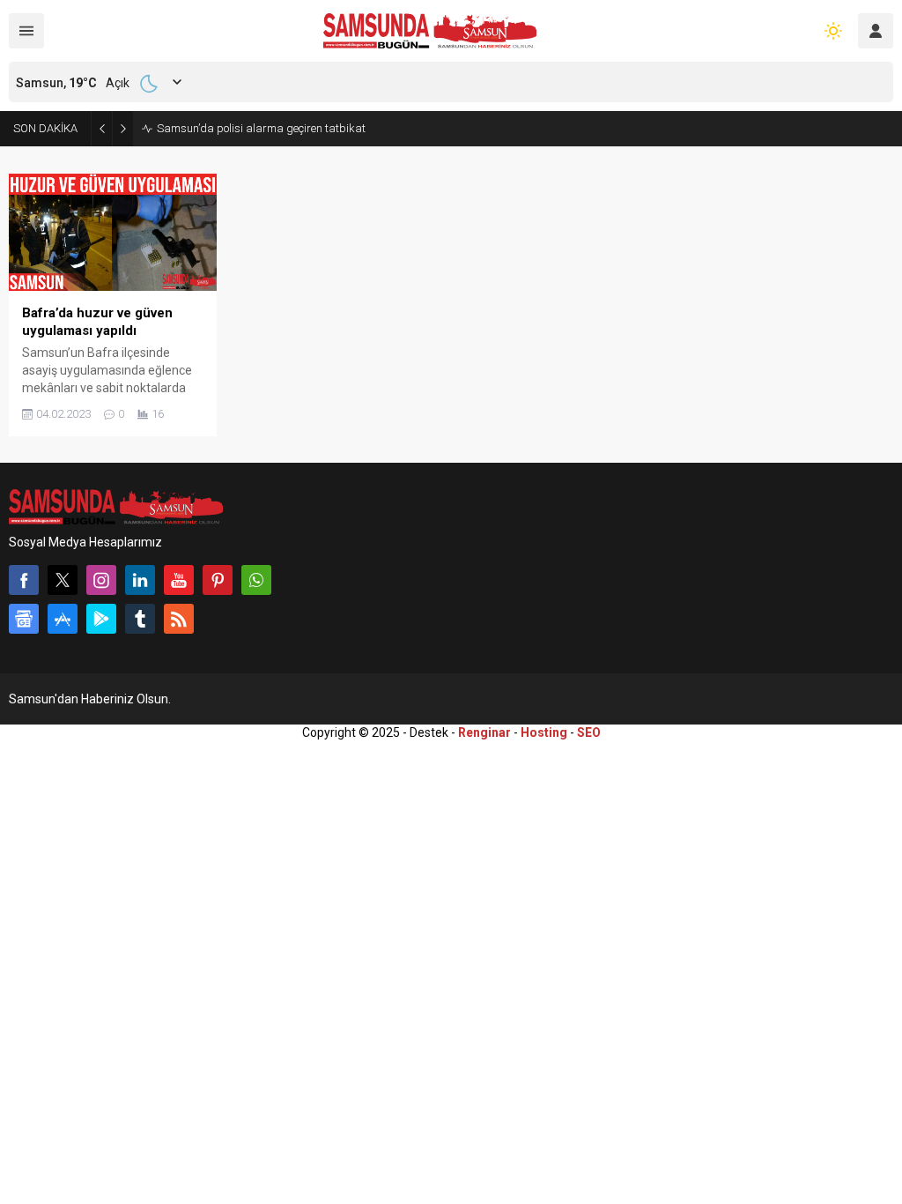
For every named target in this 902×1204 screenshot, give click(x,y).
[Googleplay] (101, 619)
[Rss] (179, 619)
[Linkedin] (140, 580)
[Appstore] (63, 619)
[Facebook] (24, 580)
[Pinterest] (218, 580)
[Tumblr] (140, 619)
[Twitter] (63, 580)
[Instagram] (101, 580)
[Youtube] (179, 580)
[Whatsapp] (256, 580)
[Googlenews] (24, 619)
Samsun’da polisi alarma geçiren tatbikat (261, 128)
